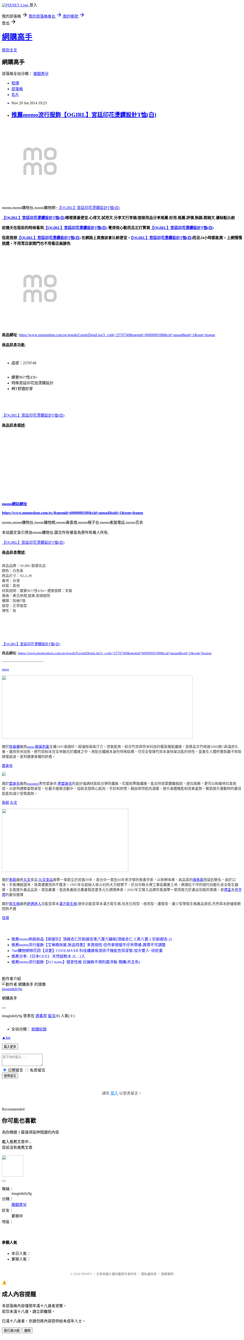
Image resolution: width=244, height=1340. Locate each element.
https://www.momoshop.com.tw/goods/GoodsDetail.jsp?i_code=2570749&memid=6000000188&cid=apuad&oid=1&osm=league (117, 335)
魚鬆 (5, 803)
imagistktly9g (12, 989)
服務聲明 (167, 1274)
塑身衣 (7, 766)
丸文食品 (46, 880)
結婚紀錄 (39, 1029)
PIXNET (86, 1274)
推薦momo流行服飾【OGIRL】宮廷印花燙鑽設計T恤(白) (83, 115)
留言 (52, 1016)
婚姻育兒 (41, 74)
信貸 (5, 918)
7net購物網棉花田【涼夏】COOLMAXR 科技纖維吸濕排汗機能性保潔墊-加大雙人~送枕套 (87, 951)
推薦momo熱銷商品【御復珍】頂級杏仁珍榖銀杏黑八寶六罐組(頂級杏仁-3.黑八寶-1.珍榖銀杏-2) (91, 939)
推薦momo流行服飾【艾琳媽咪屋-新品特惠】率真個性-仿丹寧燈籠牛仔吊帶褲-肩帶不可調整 (88, 945)
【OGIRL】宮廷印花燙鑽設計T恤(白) (88, 208)
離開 (27, 1330)
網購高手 (17, 37)
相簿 (15, 83)
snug (5, 669)
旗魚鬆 (198, 880)
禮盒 (227, 890)
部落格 (17, 89)
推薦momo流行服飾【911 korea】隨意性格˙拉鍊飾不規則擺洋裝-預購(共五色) (75, 962)
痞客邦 (41, 1016)
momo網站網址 (14, 504)
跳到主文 (9, 50)
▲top (6, 1037)
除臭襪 (14, 747)
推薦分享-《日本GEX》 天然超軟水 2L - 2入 (48, 956)
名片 (15, 95)
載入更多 (10, 1047)
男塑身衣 (65, 783)
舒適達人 (34, 904)
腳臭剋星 (42, 747)
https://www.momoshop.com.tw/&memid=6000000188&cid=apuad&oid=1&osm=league (72, 513)
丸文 (13, 803)
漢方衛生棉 (68, 904)
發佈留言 (10, 1076)
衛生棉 (14, 904)
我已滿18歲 (12, 1330)
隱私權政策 (149, 1274)
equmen (33, 783)
